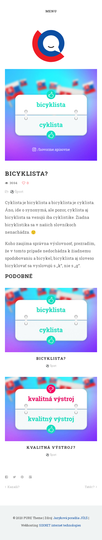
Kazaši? (13, 487)
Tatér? (90, 487)
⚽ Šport (16, 191)
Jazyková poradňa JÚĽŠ (70, 518)
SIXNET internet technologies (60, 525)
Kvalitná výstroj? (51, 447)
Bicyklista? (51, 358)
